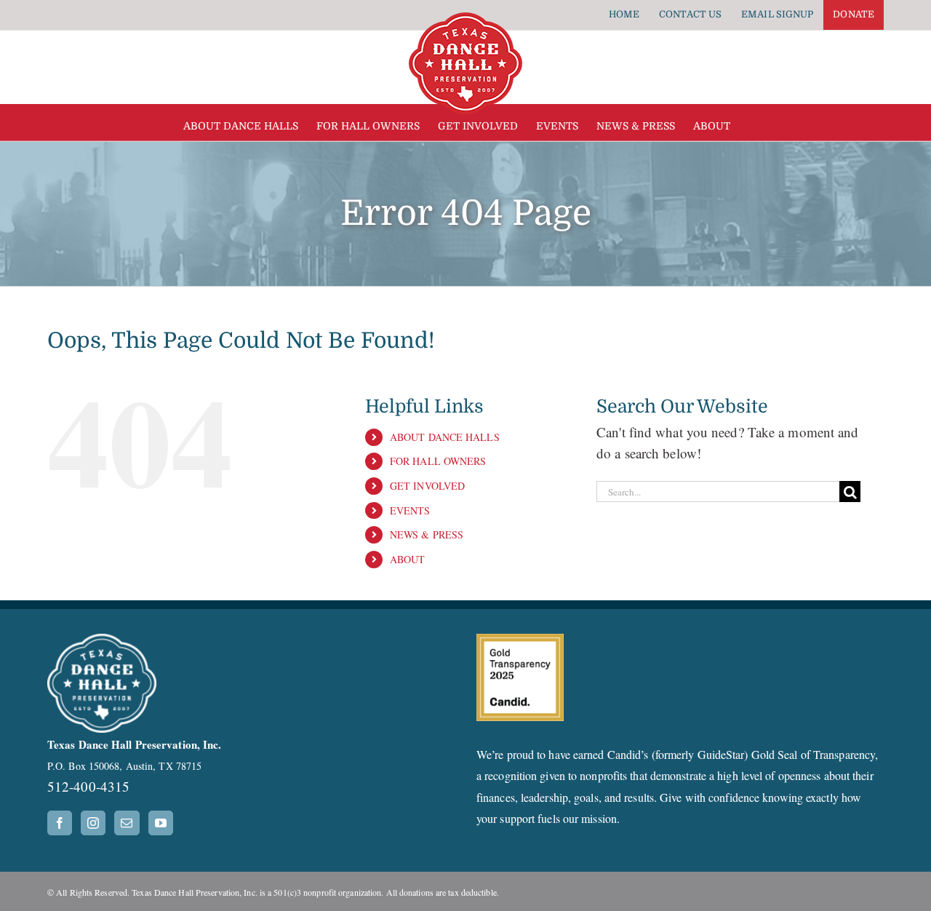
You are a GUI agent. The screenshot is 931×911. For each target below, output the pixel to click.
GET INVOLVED (427, 486)
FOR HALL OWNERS (438, 461)
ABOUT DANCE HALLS (445, 437)
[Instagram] (93, 823)
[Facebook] (59, 823)
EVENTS (410, 510)
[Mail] (126, 823)
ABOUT (407, 559)
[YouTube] (160, 823)
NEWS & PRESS (426, 534)
